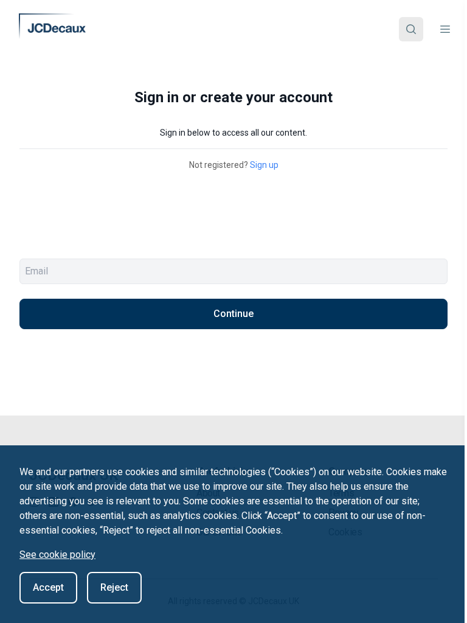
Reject (114, 587)
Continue (233, 313)
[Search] (411, 29)
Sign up (264, 165)
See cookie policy (57, 554)
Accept (48, 587)
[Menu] (445, 29)
